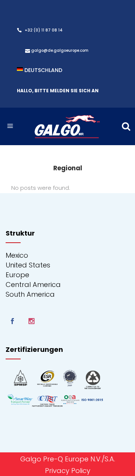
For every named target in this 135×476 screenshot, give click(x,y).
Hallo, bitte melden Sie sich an (58, 90)
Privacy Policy (67, 470)
